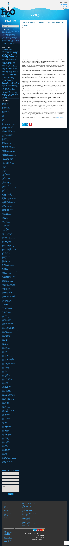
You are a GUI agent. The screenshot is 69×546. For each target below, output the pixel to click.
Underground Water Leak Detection (8, 532)
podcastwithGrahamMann (7, 234)
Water (3, 324)
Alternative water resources (7, 126)
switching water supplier (7, 60)
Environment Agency (6, 185)
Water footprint (5, 387)
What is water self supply (7, 456)
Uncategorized (5, 305)
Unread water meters (6, 312)
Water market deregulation (7, 413)
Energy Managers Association (8, 179)
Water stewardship (6, 442)
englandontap (5, 181)
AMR (11, 49)
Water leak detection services (8, 399)
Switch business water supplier (12, 59)
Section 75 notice (5, 258)
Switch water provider (6, 288)
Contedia (4, 166)
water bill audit (5, 344)
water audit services (7, 71)
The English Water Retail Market (8, 296)
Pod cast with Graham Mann (8, 232)
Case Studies (29, 4)
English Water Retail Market (7, 183)
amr (3, 132)
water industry (5, 389)
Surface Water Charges (6, 273)
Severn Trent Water (6, 261)
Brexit (3, 142)
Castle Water (4, 150)
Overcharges (4, 230)
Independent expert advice (7, 209)
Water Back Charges (6, 342)
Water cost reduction (6, 370)
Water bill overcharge (6, 347)
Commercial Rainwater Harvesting (29, 523)
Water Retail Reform (6, 430)
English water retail (6, 182)
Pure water (4, 244)
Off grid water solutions (7, 222)
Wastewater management (7, 323)
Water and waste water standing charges (10, 330)
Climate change (5, 154)
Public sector (4, 240)
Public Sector (24, 507)
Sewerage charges (6, 263)
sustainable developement (7, 281)
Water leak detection (6, 398)
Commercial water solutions (7, 162)
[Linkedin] (36, 530)
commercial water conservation (8, 157)
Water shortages (5, 441)
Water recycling (5, 421)
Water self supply (5, 439)
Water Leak (4, 397)
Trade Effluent (25, 514)
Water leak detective (6, 401)
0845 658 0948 (63, 5)
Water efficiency (7, 78)
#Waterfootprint (5, 111)
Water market (5, 411)
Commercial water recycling (7, 158)
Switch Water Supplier (26, 511)
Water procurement (6, 418)
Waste (3, 316)
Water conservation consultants (8, 76)
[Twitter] (34, 530)
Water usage (4, 453)
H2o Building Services (60, 117)
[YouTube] (41, 530)
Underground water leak (7, 308)
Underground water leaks (7, 309)
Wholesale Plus (5, 457)
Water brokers (5, 354)
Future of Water (5, 189)
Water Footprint (7, 537)
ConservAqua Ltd (5, 165)
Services (6, 505)
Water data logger (5, 374)
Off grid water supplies (6, 224)
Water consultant (5, 364)
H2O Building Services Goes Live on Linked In (9, 196)
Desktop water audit (6, 174)
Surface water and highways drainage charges (9, 271)
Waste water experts (6, 320)
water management (6, 407)
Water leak (9, 83)
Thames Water (5, 293)
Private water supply (6, 237)
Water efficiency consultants (8, 379)
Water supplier (5, 446)
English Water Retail (26, 505)
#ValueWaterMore (5, 107)
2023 (3, 49)
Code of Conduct (7, 515)
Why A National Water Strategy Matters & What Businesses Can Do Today (10, 41)
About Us (44, 4)
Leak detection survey (6, 214)
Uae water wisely (5, 303)
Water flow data (5, 383)
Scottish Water (5, 257)
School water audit (6, 256)
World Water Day (5, 460)
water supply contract (6, 448)
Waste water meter (6, 322)
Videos (5, 511)
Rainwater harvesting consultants (9, 246)
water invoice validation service (8, 395)
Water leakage (5, 405)
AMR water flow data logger (7, 134)
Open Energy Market (6, 228)
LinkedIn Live (4, 217)
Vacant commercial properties (8, 313)
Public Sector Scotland (6, 241)
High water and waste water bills (8, 202)
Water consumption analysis (7, 368)
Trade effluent (5, 299)
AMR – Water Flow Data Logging (28, 503)
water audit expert (7, 68)
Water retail (4, 425)
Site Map (6, 514)
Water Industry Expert (6, 390)
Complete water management (8, 163)
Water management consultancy (8, 88)
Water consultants (6, 366)
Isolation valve (5, 213)
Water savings (5, 437)
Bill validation (4, 138)
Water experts (5, 382)
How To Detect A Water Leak (8, 530)
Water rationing (5, 419)
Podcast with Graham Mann (7, 233)
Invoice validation (5, 210)
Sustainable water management (8, 284)
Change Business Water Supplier (8, 151)
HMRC (3, 205)
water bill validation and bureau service (10, 73)
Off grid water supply (6, 225)
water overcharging (6, 414)
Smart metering (5, 264)
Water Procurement (8, 538)
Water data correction (6, 372)
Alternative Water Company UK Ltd (9, 124)
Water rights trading (6, 431)
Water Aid (4, 326)
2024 (6, 49)
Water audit (13, 67)
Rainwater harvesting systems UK (9, 249)
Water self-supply (11, 92)
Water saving (4, 433)
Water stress (4, 445)
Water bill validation (7, 73)
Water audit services (6, 336)
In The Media (4, 208)
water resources (5, 423)
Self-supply (4, 260)
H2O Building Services (8, 9)
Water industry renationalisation (8, 394)
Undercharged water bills (7, 307)
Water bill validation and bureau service (10, 350)
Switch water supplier (8, 64)
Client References (49, 4)
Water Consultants (26, 518)
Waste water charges (6, 319)
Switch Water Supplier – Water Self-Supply (30, 513)
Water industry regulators (7, 393)
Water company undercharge (8, 360)
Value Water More (5, 315)
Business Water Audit (6, 143)
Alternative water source (7, 127)
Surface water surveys (6, 279)
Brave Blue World (5, 141)
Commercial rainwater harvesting (8, 155)
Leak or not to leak (5, 216)
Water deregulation (6, 375)
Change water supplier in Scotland (9, 153)
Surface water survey (6, 277)
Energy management (6, 178)
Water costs (4, 371)
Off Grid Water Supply (26, 506)
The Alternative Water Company (8, 295)
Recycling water (5, 252)
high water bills (5, 204)
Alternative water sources (7, 128)
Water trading (5, 452)
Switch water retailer (12, 62)
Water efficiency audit (6, 378)
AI (2, 123)
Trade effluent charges (6, 300)
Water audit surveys (6, 338)
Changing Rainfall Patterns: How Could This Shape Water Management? (9, 35)
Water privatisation (6, 417)
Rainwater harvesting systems (8, 248)
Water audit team (5, 339)
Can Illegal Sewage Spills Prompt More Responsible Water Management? (9, 38)
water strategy (11, 94)
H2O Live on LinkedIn (6, 200)
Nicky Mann (4, 221)
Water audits (4, 340)
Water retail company (6, 426)
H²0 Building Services (10, 57)
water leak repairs (6, 86)
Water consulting (5, 367)
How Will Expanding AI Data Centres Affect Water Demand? (9, 44)
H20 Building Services (9, 55)
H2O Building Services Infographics (9, 198)
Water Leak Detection (26, 519)
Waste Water (7, 541)
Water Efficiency (7, 534)
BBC (3, 136)
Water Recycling (25, 525)
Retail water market (6, 253)
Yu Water (4, 462)
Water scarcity (5, 438)
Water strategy (5, 444)
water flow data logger (6, 385)
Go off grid (4, 190)
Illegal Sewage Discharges (7, 206)
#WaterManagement (6, 112)
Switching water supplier (7, 291)
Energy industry (5, 177)
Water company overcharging (8, 359)
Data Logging (4, 173)
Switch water (14, 60)
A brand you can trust (6, 120)
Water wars (4, 454)
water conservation (6, 362)
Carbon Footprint (5, 149)
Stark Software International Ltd (8, 265)
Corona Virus (4, 169)
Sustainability (5, 280)
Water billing (4, 351)
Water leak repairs (5, 403)
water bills (16, 71)
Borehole (4, 139)
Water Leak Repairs (26, 521)
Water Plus (4, 415)
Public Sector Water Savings (7, 242)
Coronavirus (4, 170)
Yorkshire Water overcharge (7, 461)
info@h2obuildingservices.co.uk (38, 539)
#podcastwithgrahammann (7, 106)
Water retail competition (7, 427)
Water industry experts (6, 391)
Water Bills (4, 352)
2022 (3, 114)
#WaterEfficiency (5, 110)
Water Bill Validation (26, 517)
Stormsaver (4, 268)
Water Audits (24, 515)
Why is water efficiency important (10, 95)
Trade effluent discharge (7, 301)
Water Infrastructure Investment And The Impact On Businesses (10, 32)
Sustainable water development (8, 283)
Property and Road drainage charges (9, 238)
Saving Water (25, 509)
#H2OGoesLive (5, 103)
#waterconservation (6, 108)
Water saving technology (7, 434)
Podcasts (40, 4)
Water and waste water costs (8, 327)
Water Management (26, 522)
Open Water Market (6, 229)
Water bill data (5, 346)
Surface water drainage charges (8, 276)
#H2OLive (4, 104)
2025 (8, 49)
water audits (13, 70)
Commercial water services (7, 161)
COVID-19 (4, 171)
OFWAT (3, 226)
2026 (3, 119)
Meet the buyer (5, 218)
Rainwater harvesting (6, 245)
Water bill (4, 343)
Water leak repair (5, 402)
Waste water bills (5, 317)
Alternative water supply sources (8, 131)
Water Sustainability (6, 449)
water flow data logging (6, 386)
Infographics (34, 4)
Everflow (4, 186)
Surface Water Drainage (27, 510)
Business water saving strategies (8, 145)
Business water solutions (7, 146)
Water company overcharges (8, 358)
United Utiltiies (5, 311)
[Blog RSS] (43, 530)
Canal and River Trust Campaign (8, 147)
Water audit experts (9, 69)
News (25, 4)
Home (16, 4)
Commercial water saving (7, 159)
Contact (55, 4)
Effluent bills (4, 175)
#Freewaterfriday (5, 102)
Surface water (5, 269)
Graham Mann (5, 191)
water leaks (12, 86)
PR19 (3, 236)
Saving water (4, 254)
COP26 (3, 167)
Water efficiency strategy (8, 81)
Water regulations (5, 422)
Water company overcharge (7, 356)
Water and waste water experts (8, 328)
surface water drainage (6, 275)
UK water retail (5, 304)
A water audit (4, 122)
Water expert (4, 380)
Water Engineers (7, 536)
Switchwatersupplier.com (7, 292)
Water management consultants (7, 91)
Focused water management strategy (9, 187)
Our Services (20, 4)
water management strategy (8, 410)
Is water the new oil (6, 212)
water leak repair (12, 85)
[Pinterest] (38, 530)
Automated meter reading (7, 135)
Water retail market (6, 429)
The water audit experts (9, 66)
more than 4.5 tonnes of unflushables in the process (43, 72)
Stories (3, 267)
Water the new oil (5, 450)
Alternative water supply (7, 130)
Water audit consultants (7, 332)
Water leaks (4, 406)
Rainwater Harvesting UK (7, 250)
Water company (5, 355)
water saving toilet (6, 435)
